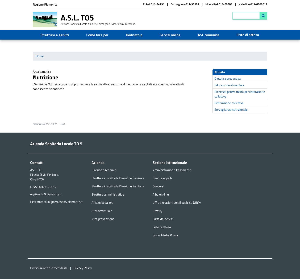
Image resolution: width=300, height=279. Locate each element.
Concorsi (158, 186)
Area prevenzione (102, 219)
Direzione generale (103, 170)
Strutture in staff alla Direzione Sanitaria (117, 186)
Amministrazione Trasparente (172, 170)
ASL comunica (208, 35)
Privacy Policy (82, 268)
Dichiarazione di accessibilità (49, 268)
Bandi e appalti (162, 178)
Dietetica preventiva (227, 78)
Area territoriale (101, 210)
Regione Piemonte (45, 4)
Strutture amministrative (107, 194)
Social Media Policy (165, 235)
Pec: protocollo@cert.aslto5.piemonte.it (56, 201)
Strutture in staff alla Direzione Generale (117, 178)
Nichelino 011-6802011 (253, 4)
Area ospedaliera (102, 202)
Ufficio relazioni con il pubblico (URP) (177, 202)
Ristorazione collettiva (229, 103)
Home (40, 56)
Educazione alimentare (229, 85)
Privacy (157, 210)
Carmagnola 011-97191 (185, 4)
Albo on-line (161, 194)
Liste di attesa (248, 34)
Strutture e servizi (54, 35)
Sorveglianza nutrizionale (231, 109)
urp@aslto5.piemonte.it (45, 194)
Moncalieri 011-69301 (218, 4)
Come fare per (97, 35)
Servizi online (170, 35)
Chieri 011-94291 (153, 4)
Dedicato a (134, 35)
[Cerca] (263, 15)
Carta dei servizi (163, 219)
